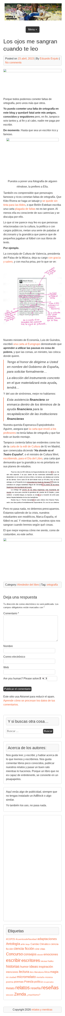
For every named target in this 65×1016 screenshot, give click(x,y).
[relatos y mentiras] (32, 21)
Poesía (29, 981)
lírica (47, 972)
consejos (30, 954)
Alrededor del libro (28, 584)
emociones (51, 954)
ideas (33, 966)
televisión (10, 995)
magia (54, 971)
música (49, 977)
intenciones (12, 971)
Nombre (8, 646)
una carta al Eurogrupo (26, 344)
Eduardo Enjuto (49, 58)
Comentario (11, 613)
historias (13, 966)
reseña (35, 988)
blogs (28, 944)
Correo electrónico (14, 656)
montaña (40, 977)
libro (32, 972)
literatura (39, 972)
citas (42, 948)
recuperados (48, 982)
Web (6, 667)
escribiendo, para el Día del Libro (22, 458)
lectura (24, 971)
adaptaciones (47, 939)
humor (24, 966)
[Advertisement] (16, 867)
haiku (51, 961)
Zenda (20, 994)
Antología (13, 944)
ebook (40, 955)
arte (23, 944)
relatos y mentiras (42, 1009)
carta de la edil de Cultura (25, 446)
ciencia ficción (24, 948)
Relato (10, 988)
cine (37, 949)
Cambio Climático (40, 944)
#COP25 (10, 939)
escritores (30, 960)
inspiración (46, 966)
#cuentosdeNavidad (26, 939)
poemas (19, 981)
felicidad (44, 961)
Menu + (32, 29)
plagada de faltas (25, 208)
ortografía (52, 584)
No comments (13, 62)
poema (9, 982)
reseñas (50, 987)
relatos (22, 987)
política (38, 981)
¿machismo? (33, 995)
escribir (13, 960)
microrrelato (26, 977)
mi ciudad (11, 977)
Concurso (14, 954)
